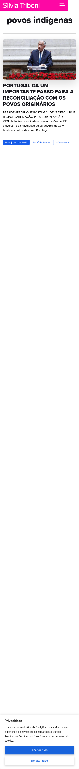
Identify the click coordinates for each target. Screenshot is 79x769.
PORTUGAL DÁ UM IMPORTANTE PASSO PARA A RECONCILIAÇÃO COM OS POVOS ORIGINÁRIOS (38, 95)
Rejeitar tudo (39, 761)
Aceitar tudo (40, 750)
